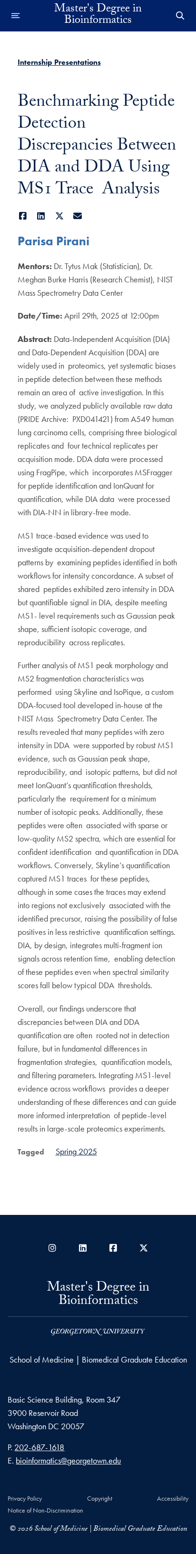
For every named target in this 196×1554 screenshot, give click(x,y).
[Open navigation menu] (15, 15)
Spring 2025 (76, 1151)
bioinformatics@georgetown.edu (68, 1460)
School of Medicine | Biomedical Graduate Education (98, 1359)
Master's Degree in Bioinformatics (98, 15)
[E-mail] (77, 216)
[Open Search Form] (180, 15)
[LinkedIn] (41, 216)
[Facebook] (23, 216)
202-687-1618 (39, 1447)
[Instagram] (52, 1248)
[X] (59, 216)
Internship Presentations (59, 62)
